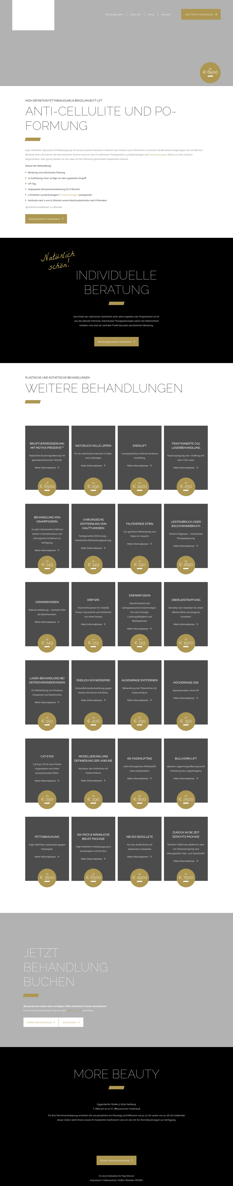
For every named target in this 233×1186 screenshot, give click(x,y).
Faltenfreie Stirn (139, 523)
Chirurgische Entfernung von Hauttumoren (93, 524)
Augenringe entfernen (140, 680)
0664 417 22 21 (74, 1010)
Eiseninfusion (139, 595)
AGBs (121, 1180)
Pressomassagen (158, 154)
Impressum (96, 1180)
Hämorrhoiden (47, 602)
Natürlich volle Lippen (93, 445)
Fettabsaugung (47, 836)
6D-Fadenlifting (139, 758)
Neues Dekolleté (139, 836)
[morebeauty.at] (33, 15)
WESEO (139, 1180)
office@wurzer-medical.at (127, 1108)
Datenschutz (110, 1180)
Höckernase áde (186, 682)
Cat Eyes (47, 756)
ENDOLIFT (140, 445)
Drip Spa (93, 600)
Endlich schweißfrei (93, 680)
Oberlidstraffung (186, 600)
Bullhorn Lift (186, 758)
